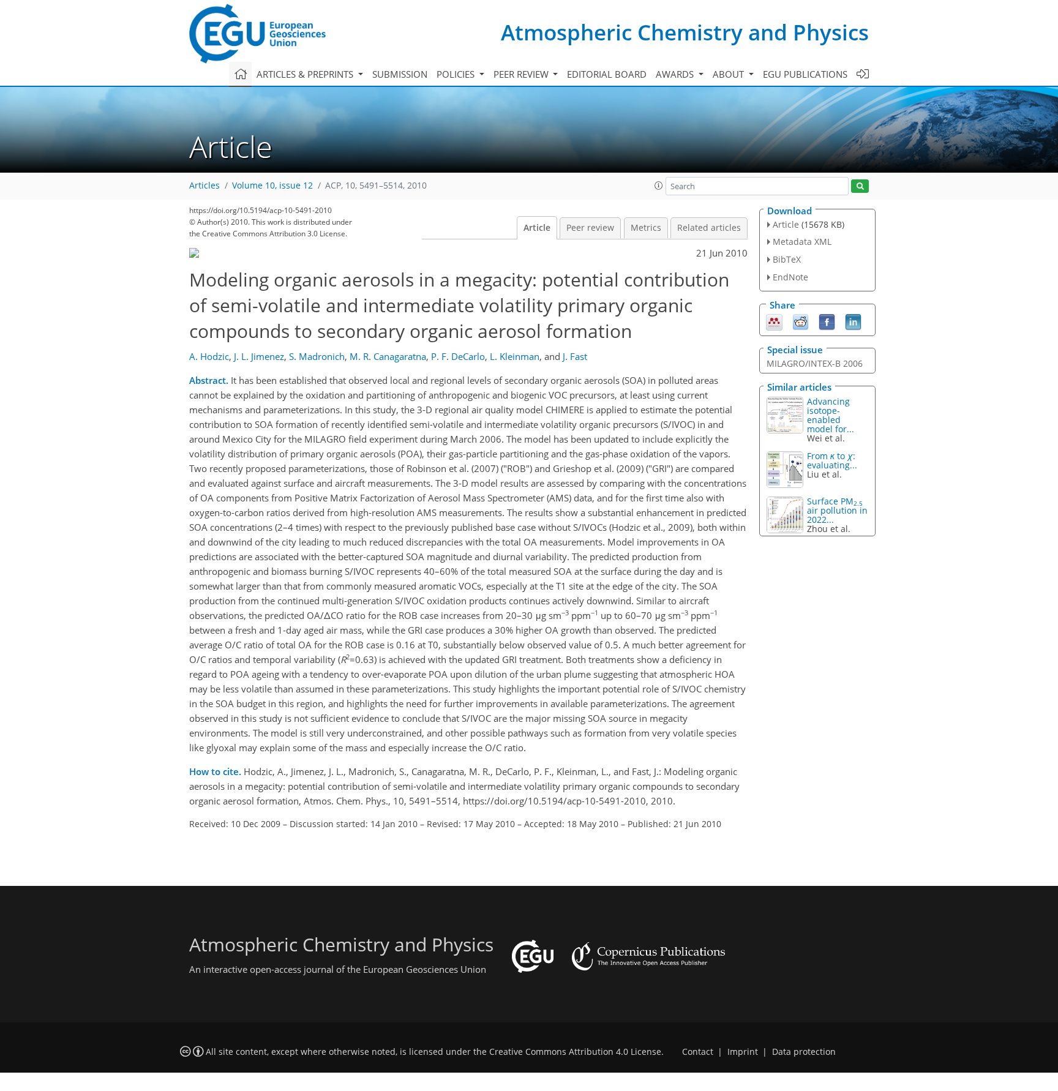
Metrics (646, 227)
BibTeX (787, 259)
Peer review (590, 227)
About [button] (729, 74)
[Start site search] (860, 186)
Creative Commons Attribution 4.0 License (575, 1051)
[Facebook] (827, 321)
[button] (659, 185)
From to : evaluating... (832, 460)
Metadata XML (802, 241)
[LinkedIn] (853, 321)
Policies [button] (457, 74)
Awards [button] (676, 74)
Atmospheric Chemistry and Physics (685, 32)
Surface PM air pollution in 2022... (837, 510)
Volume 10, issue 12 (272, 185)
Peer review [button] (522, 74)
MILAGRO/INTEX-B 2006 (815, 363)
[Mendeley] (774, 321)
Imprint (742, 1051)
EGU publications (805, 74)
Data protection (804, 1051)
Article (536, 227)
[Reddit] (800, 321)
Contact (697, 1051)
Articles (204, 185)
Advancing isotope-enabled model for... (830, 415)
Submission (399, 74)
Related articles (709, 227)
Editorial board (607, 74)
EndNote (790, 277)
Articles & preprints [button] (306, 74)
